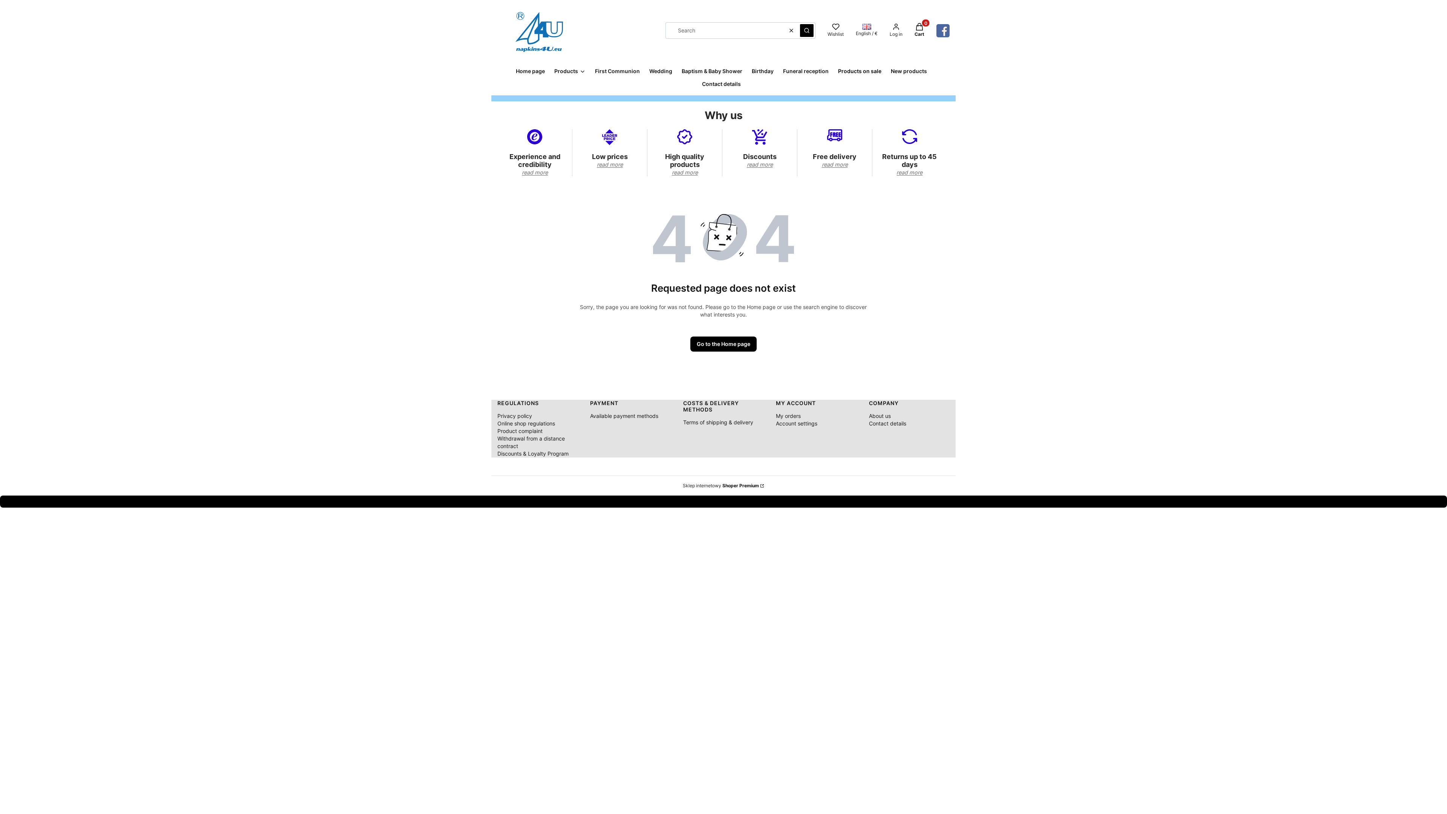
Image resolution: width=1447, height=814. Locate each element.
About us (880, 416)
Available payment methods (624, 416)
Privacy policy (514, 416)
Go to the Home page (723, 344)
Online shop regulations (526, 423)
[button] (807, 30)
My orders (788, 416)
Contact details (887, 423)
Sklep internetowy (721, 485)
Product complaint (520, 431)
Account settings (796, 423)
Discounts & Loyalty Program (533, 453)
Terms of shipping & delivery (718, 422)
